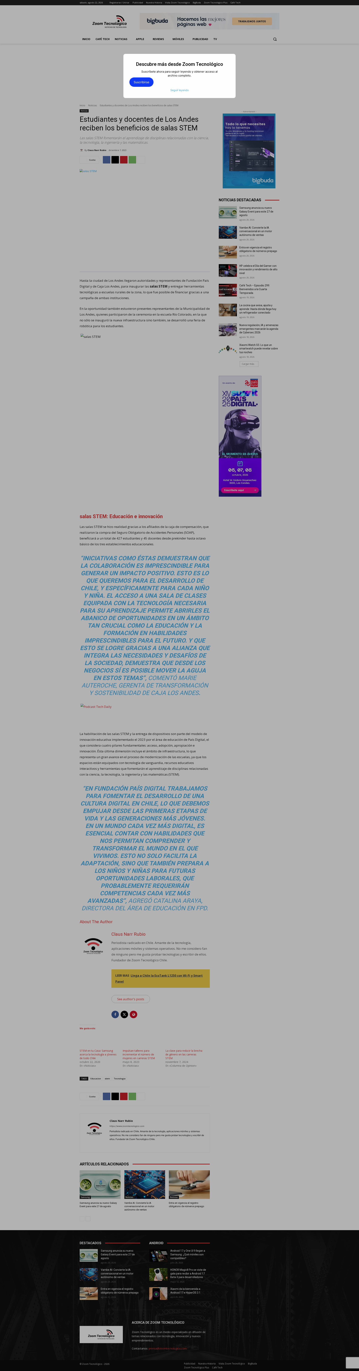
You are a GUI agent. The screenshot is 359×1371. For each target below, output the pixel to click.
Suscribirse (141, 82)
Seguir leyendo (179, 90)
